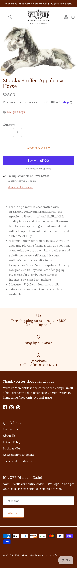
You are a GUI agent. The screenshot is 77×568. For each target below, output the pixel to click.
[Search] (12, 17)
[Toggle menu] (4, 17)
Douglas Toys (16, 112)
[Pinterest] (18, 407)
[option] (38, 51)
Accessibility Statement (18, 454)
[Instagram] (11, 407)
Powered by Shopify (46, 555)
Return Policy (12, 442)
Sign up (13, 512)
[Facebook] (5, 407)
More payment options (38, 168)
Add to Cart (38, 148)
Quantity (9, 124)
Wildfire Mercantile (23, 555)
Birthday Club (12, 448)
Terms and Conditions (17, 461)
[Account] (65, 17)
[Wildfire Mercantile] (38, 16)
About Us (9, 435)
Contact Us (10, 429)
